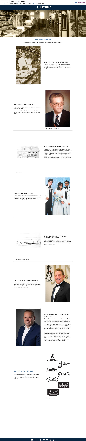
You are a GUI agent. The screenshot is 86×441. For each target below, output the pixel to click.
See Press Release (61, 340)
